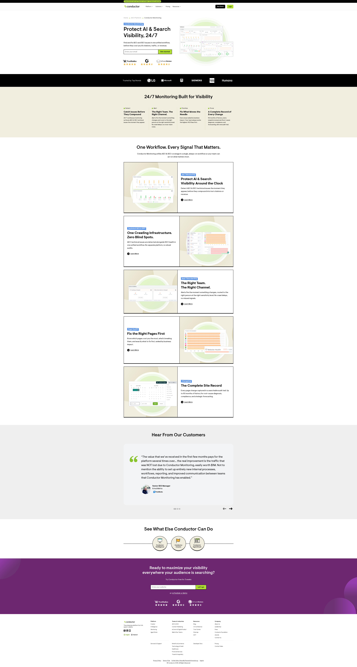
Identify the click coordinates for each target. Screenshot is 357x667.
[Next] (230, 508)
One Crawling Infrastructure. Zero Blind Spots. (149, 235)
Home (126, 18)
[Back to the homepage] (132, 6)
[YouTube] (130, 631)
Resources (196, 621)
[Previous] (224, 508)
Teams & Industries (178, 621)
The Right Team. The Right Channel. (196, 285)
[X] (125, 631)
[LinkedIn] (127, 631)
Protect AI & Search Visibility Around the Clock (202, 181)
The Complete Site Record (201, 385)
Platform (153, 621)
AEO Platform (136, 18)
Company (218, 621)
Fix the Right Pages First (146, 334)
